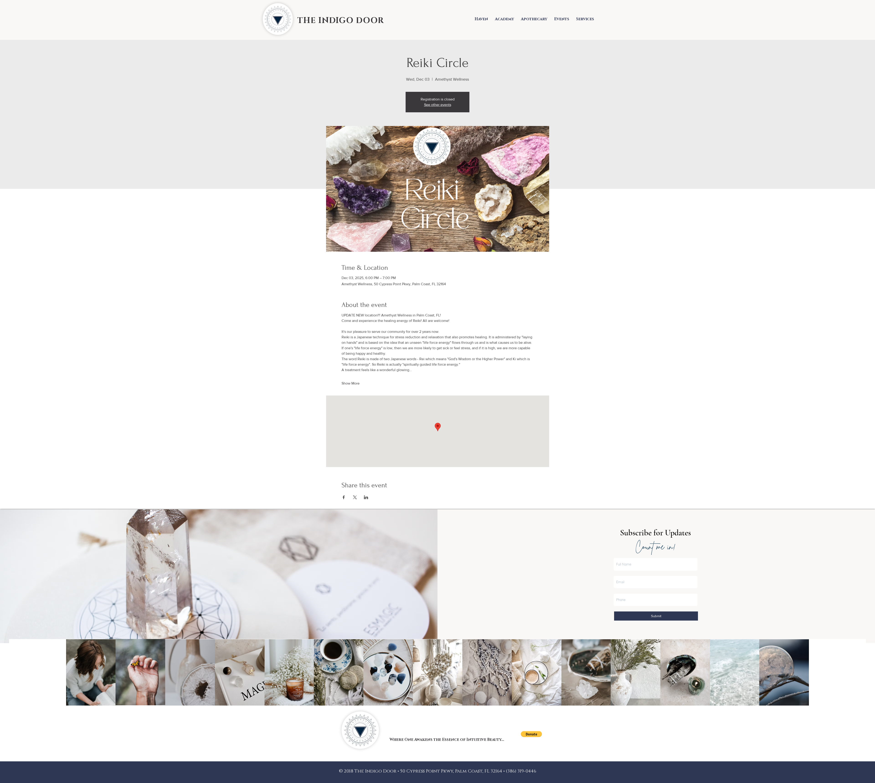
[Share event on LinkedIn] (366, 497)
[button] (531, 734)
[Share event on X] (355, 497)
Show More (351, 383)
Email (618, 570)
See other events (437, 105)
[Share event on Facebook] (344, 497)
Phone (618, 588)
